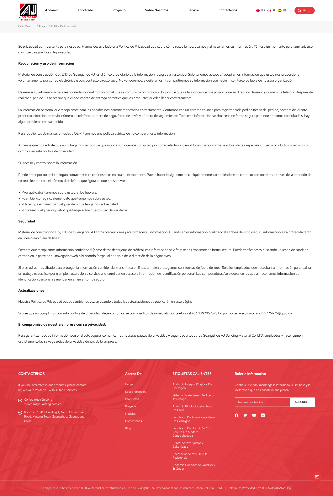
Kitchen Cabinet (70, 488)
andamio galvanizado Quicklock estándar (193, 466)
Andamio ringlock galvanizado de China (192, 408)
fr (274, 10)
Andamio (51, 10)
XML (220, 488)
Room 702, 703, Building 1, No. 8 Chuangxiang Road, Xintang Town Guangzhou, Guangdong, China (55, 416)
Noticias (130, 413)
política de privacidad (241, 488)
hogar (42, 26)
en (263, 10)
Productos (132, 399)
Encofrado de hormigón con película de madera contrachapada (191, 431)
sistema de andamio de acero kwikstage (193, 397)
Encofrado (85, 10)
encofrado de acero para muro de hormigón (193, 419)
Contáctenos (228, 10)
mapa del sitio (205, 488)
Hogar (129, 384)
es (284, 10)
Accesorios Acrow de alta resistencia (190, 455)
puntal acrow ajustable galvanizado (188, 444)
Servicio (193, 10)
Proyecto (119, 10)
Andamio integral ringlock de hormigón (192, 386)
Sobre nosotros (156, 10)
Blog (128, 428)
